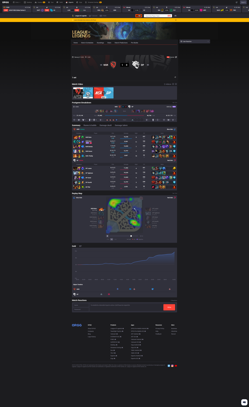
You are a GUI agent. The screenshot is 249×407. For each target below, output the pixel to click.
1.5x (115, 239)
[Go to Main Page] (5, 2)
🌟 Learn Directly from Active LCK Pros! (84, 20)
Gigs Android (135, 345)
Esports (112, 356)
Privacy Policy (160, 328)
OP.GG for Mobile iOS (137, 331)
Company (91, 331)
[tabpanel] (124, 158)
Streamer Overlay (115, 347)
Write (169, 307)
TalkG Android (135, 350)
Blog (89, 334)
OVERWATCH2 (114, 337)
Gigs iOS (133, 347)
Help (157, 331)
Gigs (111, 358)
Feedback (158, 334)
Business (174, 328)
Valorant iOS (135, 342)
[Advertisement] (124, 49)
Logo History (92, 337)
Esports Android (136, 356)
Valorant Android (136, 339)
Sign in (243, 2)
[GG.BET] (138, 15)
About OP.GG (92, 328)
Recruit (173, 334)
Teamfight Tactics (115, 331)
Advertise (174, 331)
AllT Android (135, 334)
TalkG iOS (134, 353)
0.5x (108, 239)
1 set (74, 77)
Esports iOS (134, 358)
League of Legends (116, 328)
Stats (17, 2)
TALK (112, 353)
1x (111, 239)
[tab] (77, 125)
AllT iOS (133, 337)
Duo (111, 350)
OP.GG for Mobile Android (139, 328)
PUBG (112, 339)
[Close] (176, 20)
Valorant (113, 334)
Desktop (112, 345)
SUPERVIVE (114, 342)
